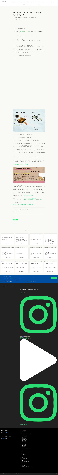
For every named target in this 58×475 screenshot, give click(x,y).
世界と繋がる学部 (24, 436)
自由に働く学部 (24, 441)
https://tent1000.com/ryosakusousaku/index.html (24, 42)
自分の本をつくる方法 (25, 31)
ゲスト (23, 453)
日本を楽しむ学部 (24, 439)
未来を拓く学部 (24, 440)
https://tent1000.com (28, 195)
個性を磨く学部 (24, 437)
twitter (54, 2)
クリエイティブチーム (25, 454)
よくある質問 (8, 473)
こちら (31, 281)
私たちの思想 (24, 445)
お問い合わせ (3, 473)
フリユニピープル (24, 458)
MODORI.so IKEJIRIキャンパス (27, 466)
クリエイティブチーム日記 (26, 461)
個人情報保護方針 (17, 473)
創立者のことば (24, 446)
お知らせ (23, 462)
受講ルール (23, 442)
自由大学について (24, 444)
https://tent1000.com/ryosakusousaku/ (32, 199)
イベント (23, 447)
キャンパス (23, 465)
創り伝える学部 (24, 438)
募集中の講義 (24, 431)
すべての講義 (24, 430)
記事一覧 (23, 457)
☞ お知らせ (15, 219)
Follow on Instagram (23, 424)
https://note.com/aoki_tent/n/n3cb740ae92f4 (23, 204)
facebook (51, 2)
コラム (23, 460)
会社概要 (12, 473)
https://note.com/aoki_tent (30, 198)
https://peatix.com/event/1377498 (21, 164)
